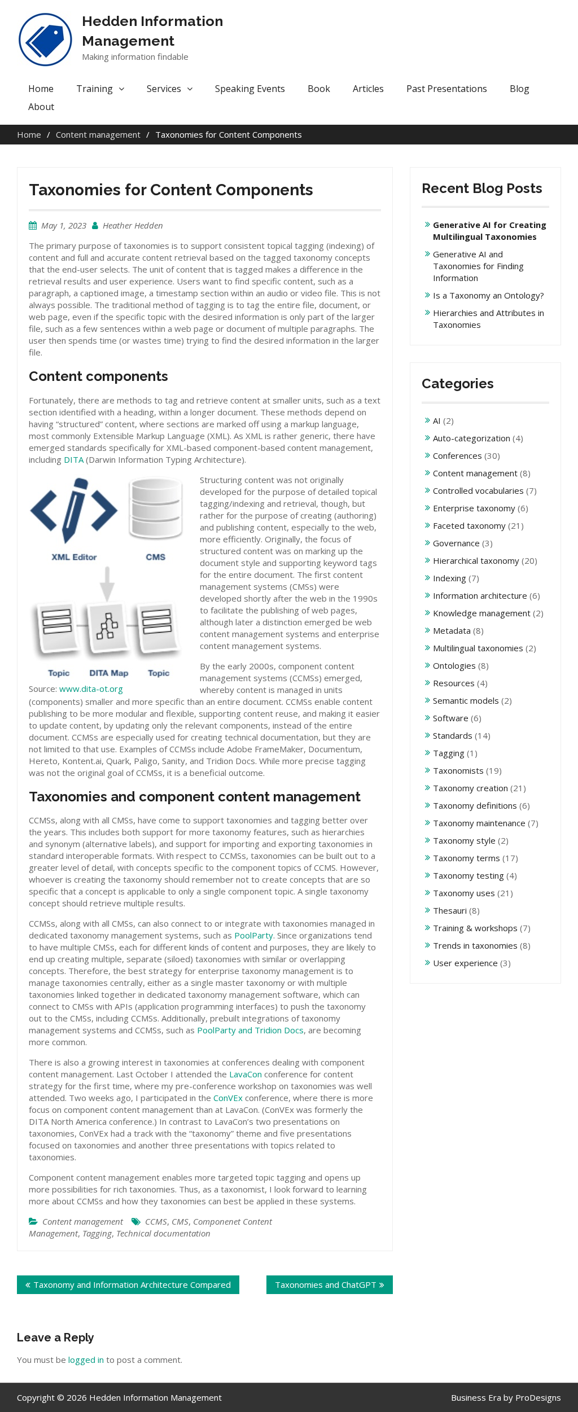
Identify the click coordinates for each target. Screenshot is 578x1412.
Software (450, 717)
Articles (368, 88)
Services (164, 88)
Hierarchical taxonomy (476, 560)
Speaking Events (250, 88)
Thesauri (450, 910)
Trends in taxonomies (475, 945)
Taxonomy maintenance (479, 822)
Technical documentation (163, 1233)
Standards (452, 735)
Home (41, 88)
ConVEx (228, 1097)
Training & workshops (475, 927)
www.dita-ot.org (91, 688)
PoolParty (253, 935)
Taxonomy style (464, 840)
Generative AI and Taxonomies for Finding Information (478, 265)
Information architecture (480, 595)
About (41, 106)
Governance (456, 543)
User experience (465, 962)
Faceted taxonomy (469, 525)
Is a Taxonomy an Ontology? (488, 295)
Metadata (452, 630)
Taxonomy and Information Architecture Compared (132, 1284)
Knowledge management (482, 613)
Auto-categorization (471, 438)
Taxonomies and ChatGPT (325, 1284)
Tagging (97, 1233)
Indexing (449, 578)
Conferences (457, 455)
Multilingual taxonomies (478, 648)
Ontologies (454, 665)
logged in (86, 1359)
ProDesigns (538, 1397)
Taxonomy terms (466, 857)
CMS (180, 1221)
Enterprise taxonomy (474, 508)
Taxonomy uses (464, 892)
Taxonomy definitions (475, 805)
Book (319, 88)
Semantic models (466, 700)
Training (94, 88)
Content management (82, 1221)
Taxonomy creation (470, 787)
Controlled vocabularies (478, 490)
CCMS (156, 1221)
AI (437, 420)
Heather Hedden (133, 225)
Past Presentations (446, 88)
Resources (454, 683)
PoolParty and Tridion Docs (250, 1030)
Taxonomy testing (468, 875)
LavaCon (245, 1074)
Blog (519, 88)
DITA (74, 459)
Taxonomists (458, 770)
